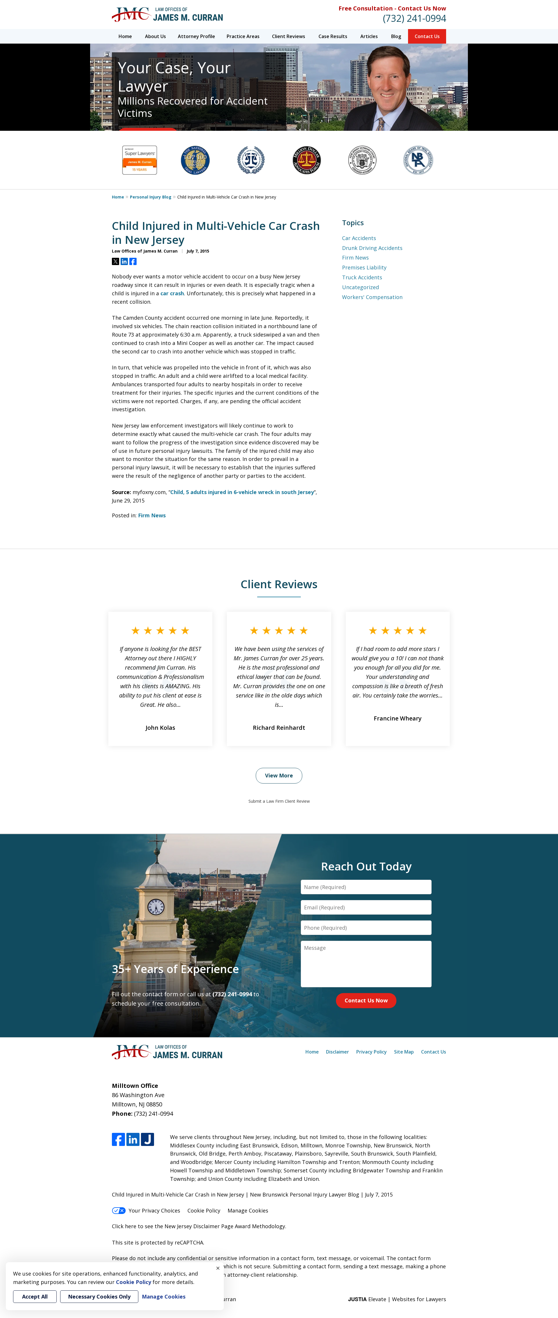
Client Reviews (288, 36)
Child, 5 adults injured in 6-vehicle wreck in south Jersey (242, 492)
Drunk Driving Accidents (372, 247)
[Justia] (147, 1139)
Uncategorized (360, 287)
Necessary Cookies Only (99, 1296)
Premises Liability (364, 267)
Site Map (404, 1052)
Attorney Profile (196, 36)
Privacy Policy (371, 1052)
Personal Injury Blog (150, 197)
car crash (172, 293)
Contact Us (427, 36)
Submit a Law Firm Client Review (279, 801)
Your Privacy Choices (154, 1210)
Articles (369, 36)
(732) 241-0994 (414, 18)
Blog (396, 36)
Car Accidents (359, 238)
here (130, 1226)
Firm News (152, 515)
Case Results (333, 36)
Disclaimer (337, 1052)
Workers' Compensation (372, 297)
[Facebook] (118, 1139)
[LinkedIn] (133, 1139)
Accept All (35, 1296)
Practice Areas (243, 36)
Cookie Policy (203, 1210)
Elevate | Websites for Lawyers (397, 1299)
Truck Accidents (362, 277)
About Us (155, 36)
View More (279, 775)
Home (125, 36)
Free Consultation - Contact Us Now (392, 8)
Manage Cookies (248, 1210)
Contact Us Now (366, 1000)
